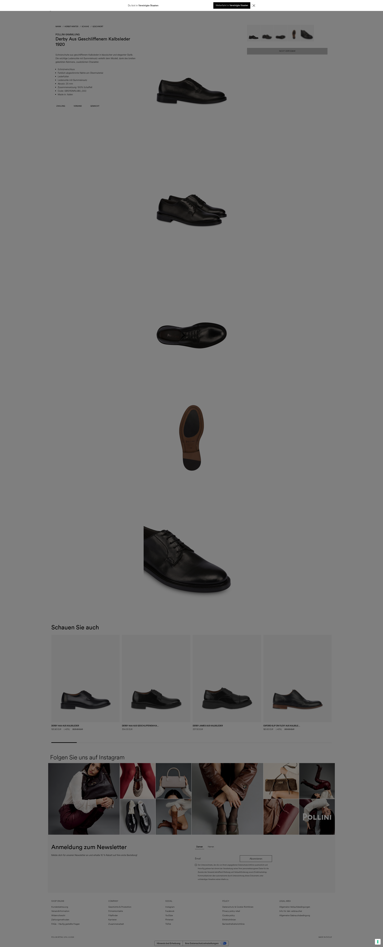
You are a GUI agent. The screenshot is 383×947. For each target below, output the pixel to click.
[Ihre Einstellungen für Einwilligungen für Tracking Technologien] (378, 942)
